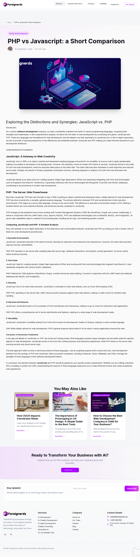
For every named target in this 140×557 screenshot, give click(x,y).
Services (59, 4)
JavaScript (42, 363)
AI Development (44, 517)
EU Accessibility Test (46, 533)
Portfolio (103, 4)
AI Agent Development (47, 523)
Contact (75, 529)
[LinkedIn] (5, 534)
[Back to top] (135, 548)
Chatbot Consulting (45, 526)
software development (27, 131)
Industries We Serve (75, 4)
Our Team (76, 520)
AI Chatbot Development (47, 520)
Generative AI (43, 529)
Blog (9, 22)
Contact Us (68, 470)
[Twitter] (11, 534)
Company (91, 4)
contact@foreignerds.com (119, 517)
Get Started (129, 4)
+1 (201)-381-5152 (116, 520)
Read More (21, 430)
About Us (76, 517)
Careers (75, 523)
